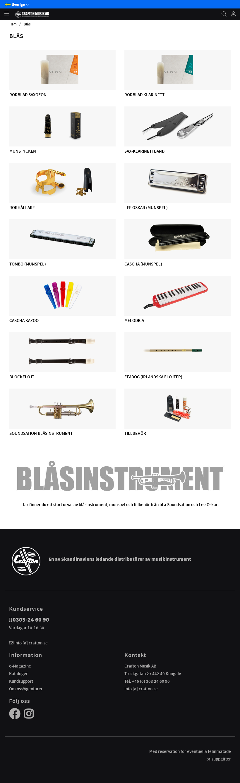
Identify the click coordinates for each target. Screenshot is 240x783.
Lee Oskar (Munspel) (146, 208)
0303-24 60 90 (31, 620)
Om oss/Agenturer (26, 689)
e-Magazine (20, 666)
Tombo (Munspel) (27, 264)
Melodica (134, 320)
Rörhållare (22, 208)
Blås (27, 24)
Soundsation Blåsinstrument (41, 433)
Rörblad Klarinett (144, 95)
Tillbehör (135, 433)
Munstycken (22, 151)
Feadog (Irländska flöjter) (153, 377)
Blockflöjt (21, 377)
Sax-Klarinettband (144, 151)
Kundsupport (21, 681)
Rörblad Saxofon (28, 95)
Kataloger (18, 674)
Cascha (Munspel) (143, 264)
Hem (13, 24)
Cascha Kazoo (24, 320)
